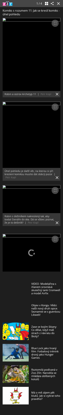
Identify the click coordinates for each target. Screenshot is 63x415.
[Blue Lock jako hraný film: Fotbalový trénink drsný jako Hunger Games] (16, 353)
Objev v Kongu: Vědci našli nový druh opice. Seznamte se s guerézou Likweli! (45, 309)
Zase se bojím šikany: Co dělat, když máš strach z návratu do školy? (44, 331)
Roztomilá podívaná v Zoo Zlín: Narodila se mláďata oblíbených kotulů (44, 374)
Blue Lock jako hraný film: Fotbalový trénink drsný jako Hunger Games (45, 352)
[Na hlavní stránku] (7, 3)
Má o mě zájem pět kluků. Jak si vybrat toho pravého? (45, 396)
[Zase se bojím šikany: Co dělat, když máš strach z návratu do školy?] (16, 331)
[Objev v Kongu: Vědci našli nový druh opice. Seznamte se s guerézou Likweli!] (16, 310)
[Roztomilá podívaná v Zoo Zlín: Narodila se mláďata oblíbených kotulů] (16, 374)
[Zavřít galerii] (57, 3)
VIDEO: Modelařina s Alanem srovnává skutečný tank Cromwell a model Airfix (45, 288)
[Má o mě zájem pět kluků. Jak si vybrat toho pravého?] (16, 395)
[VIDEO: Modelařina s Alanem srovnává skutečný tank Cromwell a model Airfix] (16, 288)
